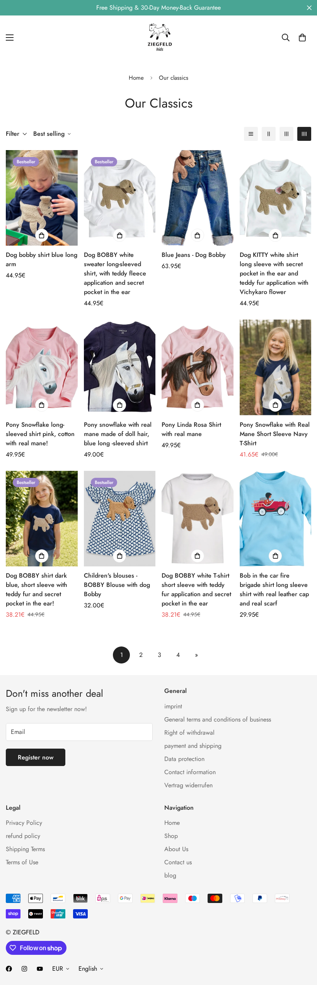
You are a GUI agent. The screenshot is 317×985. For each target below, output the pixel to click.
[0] (302, 37)
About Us (176, 849)
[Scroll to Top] (302, 943)
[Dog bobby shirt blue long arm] (42, 198)
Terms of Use (22, 862)
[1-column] (251, 134)
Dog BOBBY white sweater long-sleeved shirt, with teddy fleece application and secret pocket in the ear (115, 273)
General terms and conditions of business (217, 719)
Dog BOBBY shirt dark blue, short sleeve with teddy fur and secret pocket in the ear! (36, 589)
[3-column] (286, 134)
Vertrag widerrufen (188, 785)
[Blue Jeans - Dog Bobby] (197, 198)
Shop (171, 835)
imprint (173, 706)
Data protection (184, 758)
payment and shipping (193, 745)
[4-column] (304, 134)
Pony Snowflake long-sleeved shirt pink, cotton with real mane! (40, 434)
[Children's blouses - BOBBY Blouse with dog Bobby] (120, 518)
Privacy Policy (24, 822)
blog (170, 875)
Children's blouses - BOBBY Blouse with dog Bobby (117, 585)
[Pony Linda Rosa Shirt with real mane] (197, 367)
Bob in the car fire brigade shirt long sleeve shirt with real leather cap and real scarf (274, 589)
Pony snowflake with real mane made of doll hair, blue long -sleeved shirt (118, 434)
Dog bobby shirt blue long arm (41, 259)
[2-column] (269, 134)
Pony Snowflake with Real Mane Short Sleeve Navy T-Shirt (275, 434)
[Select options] (41, 235)
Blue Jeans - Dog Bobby (194, 254)
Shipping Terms (25, 849)
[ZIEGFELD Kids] (158, 37)
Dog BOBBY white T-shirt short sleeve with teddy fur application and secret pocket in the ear (196, 589)
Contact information (190, 772)
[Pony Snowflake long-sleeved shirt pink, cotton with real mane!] (42, 367)
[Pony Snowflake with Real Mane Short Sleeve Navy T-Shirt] (276, 367)
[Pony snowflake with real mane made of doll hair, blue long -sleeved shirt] (120, 367)
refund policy (23, 835)
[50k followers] (9, 969)
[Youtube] (40, 969)
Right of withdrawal (189, 732)
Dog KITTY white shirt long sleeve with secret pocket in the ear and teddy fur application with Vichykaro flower (274, 273)
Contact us (178, 862)
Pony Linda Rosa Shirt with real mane (191, 429)
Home (136, 78)
